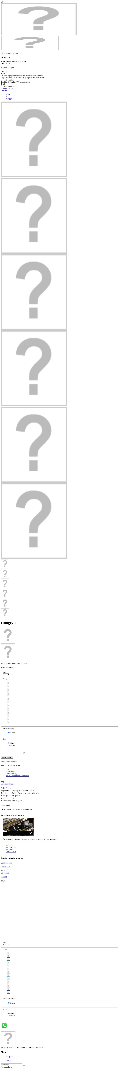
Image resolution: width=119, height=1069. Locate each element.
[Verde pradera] (8, 689)
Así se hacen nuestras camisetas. (17, 776)
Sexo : (5, 1009)
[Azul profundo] (8, 719)
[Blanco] (8, 692)
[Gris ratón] (8, 687)
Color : (5, 949)
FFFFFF (4, 877)
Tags (7, 769)
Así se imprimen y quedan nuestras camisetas (17, 839)
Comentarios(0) (11, 774)
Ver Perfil (9, 845)
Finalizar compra (7, 88)
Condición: (11, 664)
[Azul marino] (8, 722)
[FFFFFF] (5, 873)
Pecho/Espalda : (9, 999)
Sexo (5, 739)
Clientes (9, 1061)
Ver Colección (11, 847)
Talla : (5, 943)
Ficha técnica (10, 771)
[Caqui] (8, 695)
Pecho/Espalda (8, 729)
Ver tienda (9, 850)
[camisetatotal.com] (30, 49)
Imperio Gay (5, 867)
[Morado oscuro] (8, 714)
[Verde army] (8, 703)
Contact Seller (11, 852)
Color (5, 679)
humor (11, 784)
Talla (5, 672)
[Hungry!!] (34, 177)
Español (10, 1057)
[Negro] (8, 700)
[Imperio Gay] (6, 863)
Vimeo (54, 839)
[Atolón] (8, 705)
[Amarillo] (8, 708)
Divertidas (4, 784)
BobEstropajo (11, 761)
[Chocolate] (8, 711)
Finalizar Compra (7, 67)
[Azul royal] (8, 717)
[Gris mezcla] (8, 684)
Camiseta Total (43, 839)
